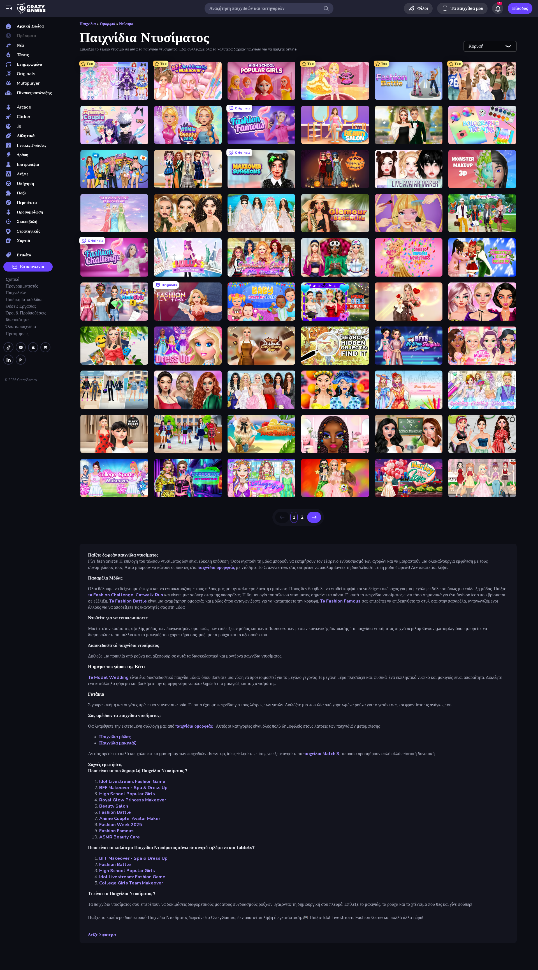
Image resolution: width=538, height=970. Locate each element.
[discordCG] (45, 347)
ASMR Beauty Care (119, 837)
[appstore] (33, 347)
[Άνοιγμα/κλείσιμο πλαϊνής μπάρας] (9, 8)
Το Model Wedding (108, 677)
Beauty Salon (113, 806)
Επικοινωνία (32, 267)
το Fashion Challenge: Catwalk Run (125, 595)
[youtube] (21, 347)
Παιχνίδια (88, 24)
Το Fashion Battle (128, 601)
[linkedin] (8, 360)
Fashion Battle (115, 812)
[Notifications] (497, 8)
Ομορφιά (107, 24)
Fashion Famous (116, 831)
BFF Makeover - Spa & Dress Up (133, 788)
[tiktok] (8, 347)
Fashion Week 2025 (120, 825)
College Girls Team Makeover (131, 883)
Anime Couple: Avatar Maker (129, 818)
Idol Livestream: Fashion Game (132, 781)
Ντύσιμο (126, 24)
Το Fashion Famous (340, 601)
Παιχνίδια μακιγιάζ (117, 743)
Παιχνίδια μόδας (115, 737)
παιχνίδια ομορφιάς (216, 567)
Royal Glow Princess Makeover (132, 800)
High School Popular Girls (127, 794)
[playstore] (21, 360)
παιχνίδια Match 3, (321, 754)
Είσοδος (520, 8)
